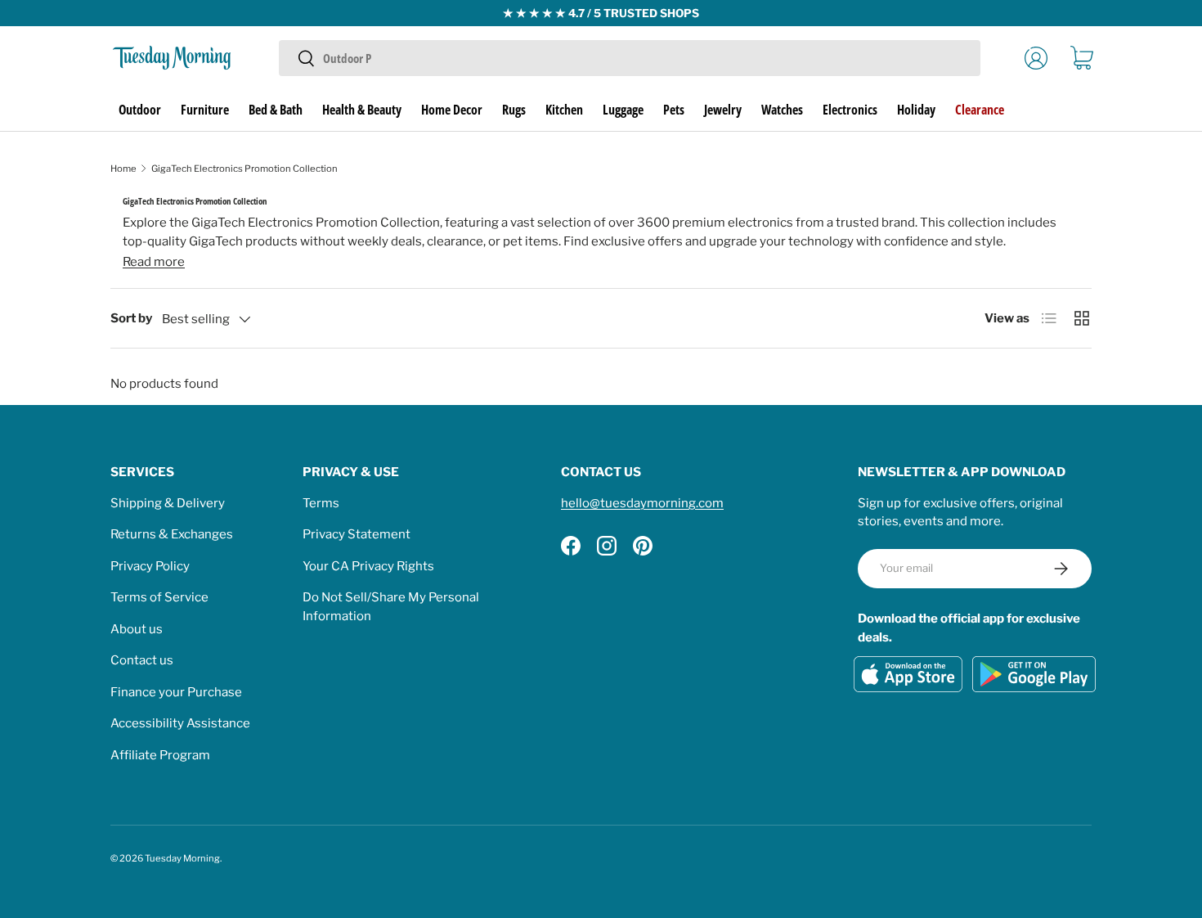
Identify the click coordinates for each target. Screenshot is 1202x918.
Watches (782, 110)
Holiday (916, 110)
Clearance (979, 110)
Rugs (514, 110)
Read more (154, 261)
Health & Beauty (361, 110)
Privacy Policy (150, 566)
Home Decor (451, 110)
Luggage (623, 110)
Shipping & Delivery (167, 503)
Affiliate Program (160, 755)
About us (136, 629)
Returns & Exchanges (171, 534)
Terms (321, 503)
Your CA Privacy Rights (368, 566)
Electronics (850, 110)
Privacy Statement (356, 534)
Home (123, 168)
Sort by (131, 318)
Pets (673, 110)
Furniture (205, 110)
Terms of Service (159, 597)
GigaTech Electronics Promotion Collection (244, 168)
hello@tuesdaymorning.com (642, 503)
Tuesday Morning (182, 858)
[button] (1082, 58)
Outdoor (140, 110)
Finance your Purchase (176, 692)
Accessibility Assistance (180, 723)
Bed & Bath (276, 110)
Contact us (141, 660)
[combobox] (629, 58)
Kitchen (564, 110)
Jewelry (723, 110)
